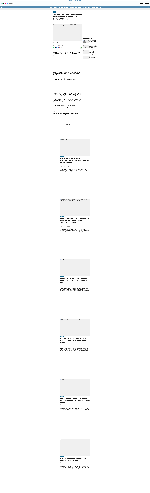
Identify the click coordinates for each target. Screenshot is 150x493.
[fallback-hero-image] (86, 41)
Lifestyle (79, 7)
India (59, 7)
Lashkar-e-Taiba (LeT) (65, 118)
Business (72, 7)
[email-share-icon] (59, 48)
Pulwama (71, 118)
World (62, 7)
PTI (60, 164)
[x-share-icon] (55, 48)
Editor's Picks (98, 7)
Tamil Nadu (55, 7)
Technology (85, 7)
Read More (75, 173)
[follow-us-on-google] (81, 48)
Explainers (93, 7)
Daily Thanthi (74, 0)
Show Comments (67, 124)
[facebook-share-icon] (56, 48)
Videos (89, 7)
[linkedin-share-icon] (58, 48)
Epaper (70, 0)
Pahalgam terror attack (56, 118)
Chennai (50, 7)
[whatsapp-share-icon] (53, 48)
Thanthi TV (79, 0)
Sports (76, 7)
